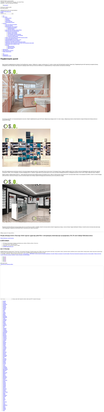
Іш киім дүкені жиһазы (12, 32)
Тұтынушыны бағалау (9, 22)
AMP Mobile (31, 253)
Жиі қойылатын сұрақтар (8, 50)
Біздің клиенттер (8, 21)
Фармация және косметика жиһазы (12, 40)
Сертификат (7, 20)
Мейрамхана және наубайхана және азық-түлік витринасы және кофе (19, 42)
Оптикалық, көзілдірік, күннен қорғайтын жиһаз (15, 41)
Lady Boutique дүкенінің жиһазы (14, 34)
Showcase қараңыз (9, 25)
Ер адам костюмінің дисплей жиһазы (15, 35)
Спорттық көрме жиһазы (13, 36)
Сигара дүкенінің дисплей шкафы (22, 254)
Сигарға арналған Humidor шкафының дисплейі (44, 253)
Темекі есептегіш (97, 253)
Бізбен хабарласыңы (7, 51)
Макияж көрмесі (11, 28)
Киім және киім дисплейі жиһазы (12, 31)
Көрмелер (7, 19)
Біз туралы (5, 16)
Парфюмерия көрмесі (12, 27)
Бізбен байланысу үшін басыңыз (7, 238)
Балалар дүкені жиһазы (12, 33)
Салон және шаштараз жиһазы (11, 38)
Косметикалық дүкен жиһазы (11, 26)
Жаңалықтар (5, 49)
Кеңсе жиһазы (10, 48)
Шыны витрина (11, 46)
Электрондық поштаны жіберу (6, 264)
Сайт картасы (26, 253)
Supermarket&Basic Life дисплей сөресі (13, 39)
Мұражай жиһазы (11, 47)
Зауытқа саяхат (8, 18)
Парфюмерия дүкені (7, 55)
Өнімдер (4, 23)
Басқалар (7, 45)
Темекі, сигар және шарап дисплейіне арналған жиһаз (16, 37)
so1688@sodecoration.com (5, 11)
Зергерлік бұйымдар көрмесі (11, 24)
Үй (3, 15)
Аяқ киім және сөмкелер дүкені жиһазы (13, 29)
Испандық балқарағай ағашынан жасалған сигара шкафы (82, 253)
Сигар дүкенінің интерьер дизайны (7, 254)
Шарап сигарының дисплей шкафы (62, 253)
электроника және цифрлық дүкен (12, 44)
